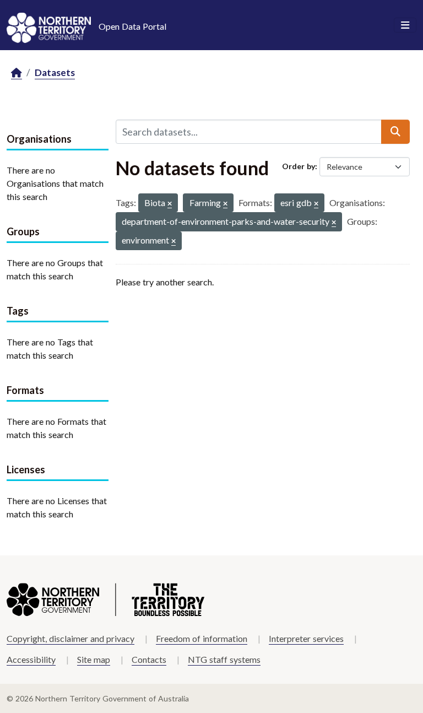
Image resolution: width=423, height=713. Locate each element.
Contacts (149, 659)
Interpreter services (306, 638)
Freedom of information (201, 638)
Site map (93, 659)
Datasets (55, 72)
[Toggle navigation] (405, 25)
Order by (298, 166)
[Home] (16, 73)
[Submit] (395, 132)
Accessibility (31, 659)
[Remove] (169, 204)
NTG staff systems (224, 659)
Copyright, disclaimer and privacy (70, 638)
